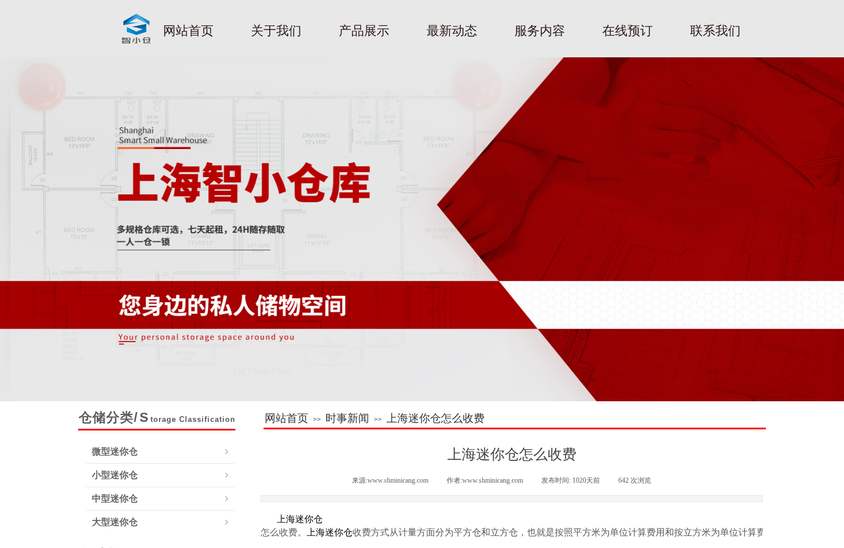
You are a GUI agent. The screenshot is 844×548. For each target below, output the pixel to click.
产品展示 (364, 31)
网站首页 (286, 418)
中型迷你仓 (115, 498)
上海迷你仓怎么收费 (435, 418)
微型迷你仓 (115, 451)
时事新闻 (347, 418)
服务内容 (539, 31)
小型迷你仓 (115, 475)
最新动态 (452, 31)
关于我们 (276, 31)
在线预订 (627, 31)
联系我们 (715, 31)
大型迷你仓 (115, 522)
